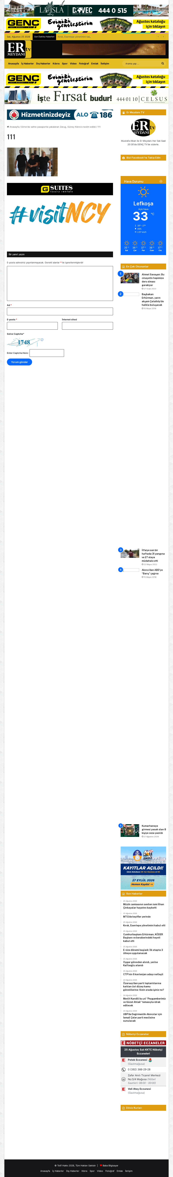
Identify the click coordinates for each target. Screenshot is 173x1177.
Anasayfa (13, 63)
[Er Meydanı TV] (19, 49)
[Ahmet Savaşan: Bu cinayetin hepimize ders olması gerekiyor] (130, 278)
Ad (9, 305)
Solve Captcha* (15, 333)
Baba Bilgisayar (110, 1165)
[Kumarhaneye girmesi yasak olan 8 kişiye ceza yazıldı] (130, 830)
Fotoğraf (84, 63)
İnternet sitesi (69, 319)
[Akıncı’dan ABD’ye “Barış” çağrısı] (130, 695)
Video (73, 63)
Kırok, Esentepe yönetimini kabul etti (77, 36)
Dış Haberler (43, 63)
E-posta (12, 319)
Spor (65, 63)
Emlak (94, 63)
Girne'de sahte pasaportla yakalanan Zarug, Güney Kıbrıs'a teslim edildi (58, 126)
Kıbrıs (56, 63)
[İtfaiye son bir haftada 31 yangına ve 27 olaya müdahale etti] (130, 553)
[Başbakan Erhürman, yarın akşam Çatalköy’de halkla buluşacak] (130, 419)
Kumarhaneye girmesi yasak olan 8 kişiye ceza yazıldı (154, 829)
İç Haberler (27, 63)
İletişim (105, 63)
